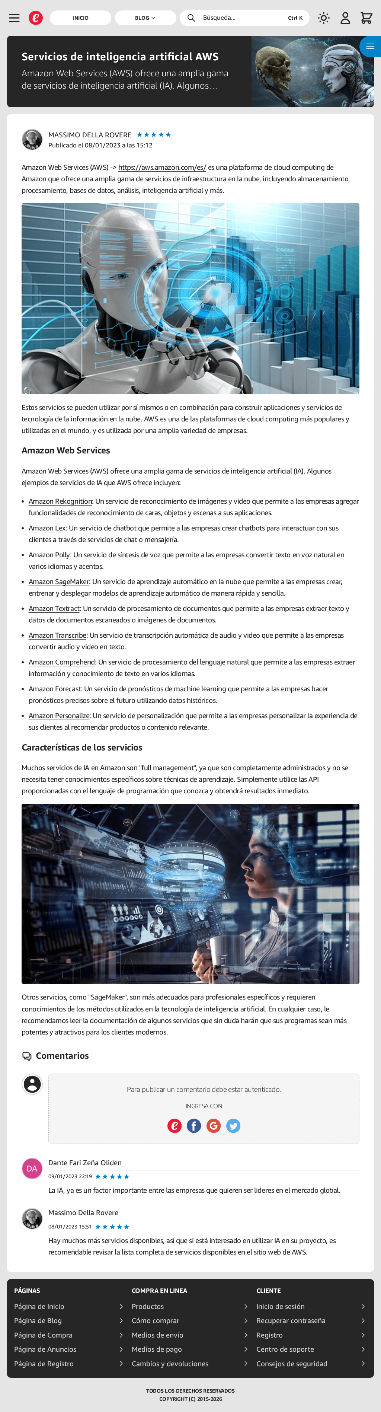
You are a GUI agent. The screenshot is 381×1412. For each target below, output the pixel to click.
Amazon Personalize (59, 715)
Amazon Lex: (48, 527)
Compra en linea (159, 1290)
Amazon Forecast (55, 688)
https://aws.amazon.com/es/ (162, 167)
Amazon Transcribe (57, 635)
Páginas (27, 1290)
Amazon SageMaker (59, 581)
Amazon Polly (49, 554)
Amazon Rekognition (60, 501)
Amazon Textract (54, 608)
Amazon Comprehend (62, 661)
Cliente (268, 1290)
